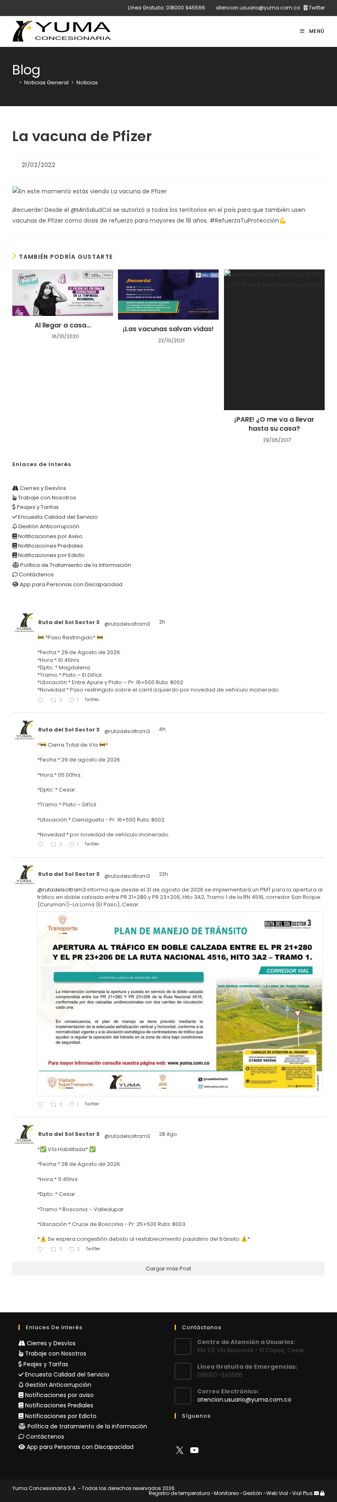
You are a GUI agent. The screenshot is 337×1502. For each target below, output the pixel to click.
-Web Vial (275, 1493)
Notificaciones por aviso (58, 1395)
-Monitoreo (225, 1493)
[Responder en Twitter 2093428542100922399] (41, 1105)
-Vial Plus (301, 1493)
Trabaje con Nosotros (46, 497)
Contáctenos (36, 574)
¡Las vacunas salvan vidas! (168, 329)
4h (163, 729)
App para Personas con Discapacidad (70, 584)
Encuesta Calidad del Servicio (57, 517)
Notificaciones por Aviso (50, 536)
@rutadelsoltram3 (127, 623)
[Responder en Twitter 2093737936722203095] (41, 700)
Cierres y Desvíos (42, 488)
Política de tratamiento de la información (86, 1426)
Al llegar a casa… (63, 325)
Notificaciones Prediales (50, 546)
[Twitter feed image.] (180, 1003)
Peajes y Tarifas (37, 507)
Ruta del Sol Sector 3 (68, 622)
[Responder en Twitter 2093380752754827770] (41, 1249)
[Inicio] (14, 82)
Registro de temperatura (179, 1493)
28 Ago (168, 1134)
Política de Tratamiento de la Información (75, 565)
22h (164, 874)
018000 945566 (185, 7)
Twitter (316, 7)
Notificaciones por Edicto (51, 555)
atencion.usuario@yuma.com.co (258, 7)
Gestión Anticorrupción (48, 526)
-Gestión (251, 1493)
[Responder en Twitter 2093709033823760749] (41, 845)
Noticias (87, 82)
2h (162, 621)
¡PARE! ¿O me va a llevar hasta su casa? (274, 424)
